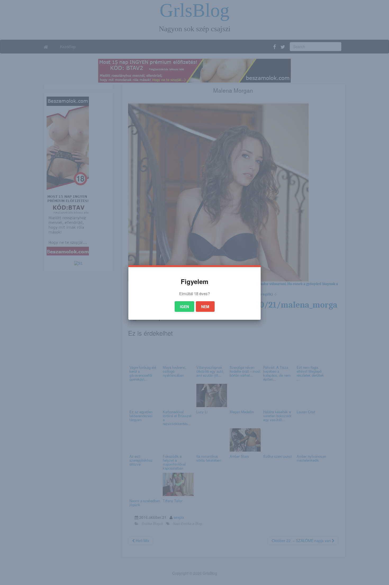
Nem (205, 306)
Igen (184, 306)
